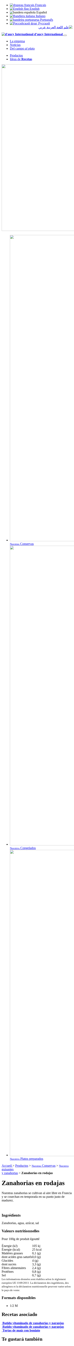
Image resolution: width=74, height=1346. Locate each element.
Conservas (44, 1165)
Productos (16, 55)
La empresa (17, 41)
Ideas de (21, 59)
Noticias (15, 45)
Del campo (22, 48)
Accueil (7, 1165)
